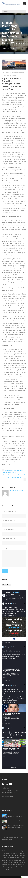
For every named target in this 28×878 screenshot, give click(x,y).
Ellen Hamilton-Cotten (18, 72)
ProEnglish (8, 603)
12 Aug (14, 685)
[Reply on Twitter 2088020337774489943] (3, 681)
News (14, 75)
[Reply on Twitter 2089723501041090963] (3, 642)
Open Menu (24, 3)
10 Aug (14, 728)
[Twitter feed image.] (14, 629)
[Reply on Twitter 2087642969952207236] (3, 723)
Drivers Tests (12, 74)
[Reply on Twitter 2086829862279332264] (3, 761)
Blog (7, 74)
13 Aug (14, 646)
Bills (4, 74)
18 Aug (14, 603)
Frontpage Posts (8, 75)
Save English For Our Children (15, 821)
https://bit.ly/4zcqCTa (9, 615)
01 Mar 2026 (6, 72)
